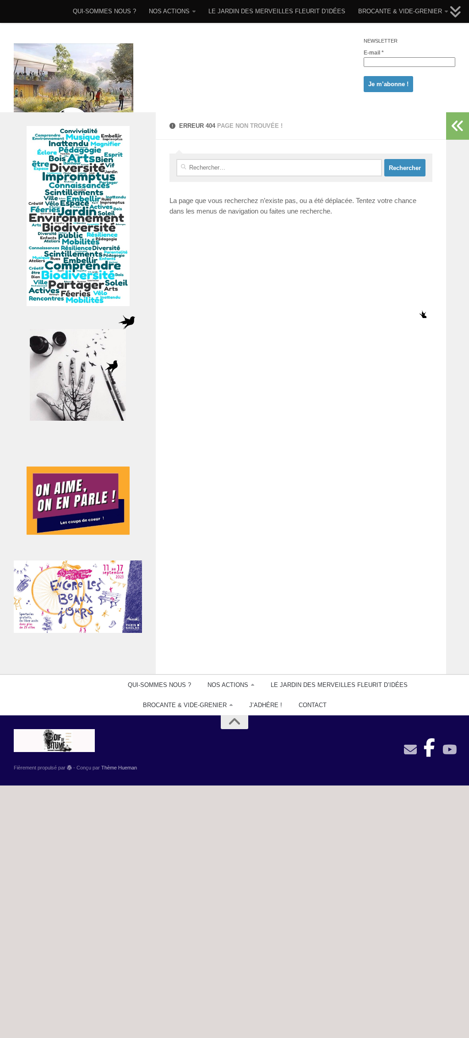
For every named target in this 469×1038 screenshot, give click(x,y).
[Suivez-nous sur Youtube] (448, 749)
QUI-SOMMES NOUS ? (104, 11)
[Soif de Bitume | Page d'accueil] (73, 92)
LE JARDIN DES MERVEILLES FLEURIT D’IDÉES (276, 11)
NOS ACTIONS (169, 11)
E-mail (374, 52)
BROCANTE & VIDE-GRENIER (400, 11)
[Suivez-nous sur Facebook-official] (429, 745)
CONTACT (313, 705)
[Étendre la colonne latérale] (457, 126)
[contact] (410, 749)
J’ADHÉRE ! (265, 705)
